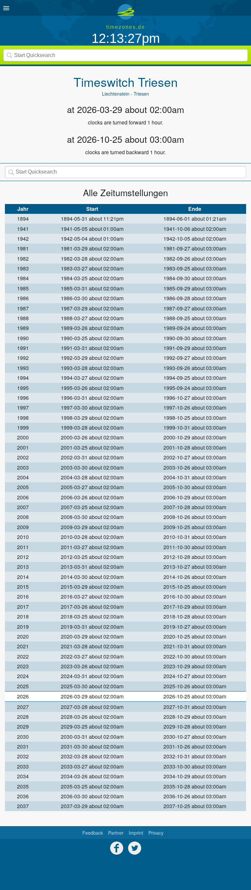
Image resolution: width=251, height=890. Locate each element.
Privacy (155, 832)
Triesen (158, 81)
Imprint (136, 832)
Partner (116, 832)
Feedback (92, 832)
